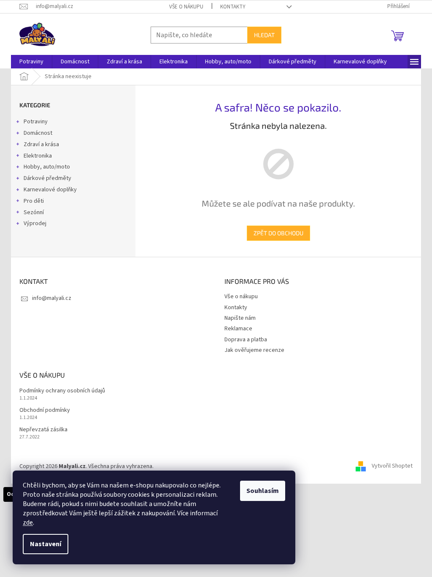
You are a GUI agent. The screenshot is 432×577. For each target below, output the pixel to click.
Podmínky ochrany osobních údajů (62, 391)
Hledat (264, 34)
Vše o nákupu (186, 7)
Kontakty (233, 7)
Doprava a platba (245, 339)
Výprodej (35, 223)
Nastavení (45, 544)
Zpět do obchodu (278, 233)
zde (28, 522)
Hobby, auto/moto (47, 167)
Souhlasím (262, 490)
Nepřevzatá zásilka (43, 430)
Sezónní (34, 212)
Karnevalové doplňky (50, 189)
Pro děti (34, 201)
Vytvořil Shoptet (392, 466)
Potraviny (36, 121)
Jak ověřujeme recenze (254, 350)
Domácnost (38, 133)
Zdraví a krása (41, 144)
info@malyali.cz (51, 298)
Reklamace (238, 328)
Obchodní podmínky (44, 410)
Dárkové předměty (47, 178)
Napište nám (240, 318)
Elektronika (38, 156)
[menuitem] (31, 61)
